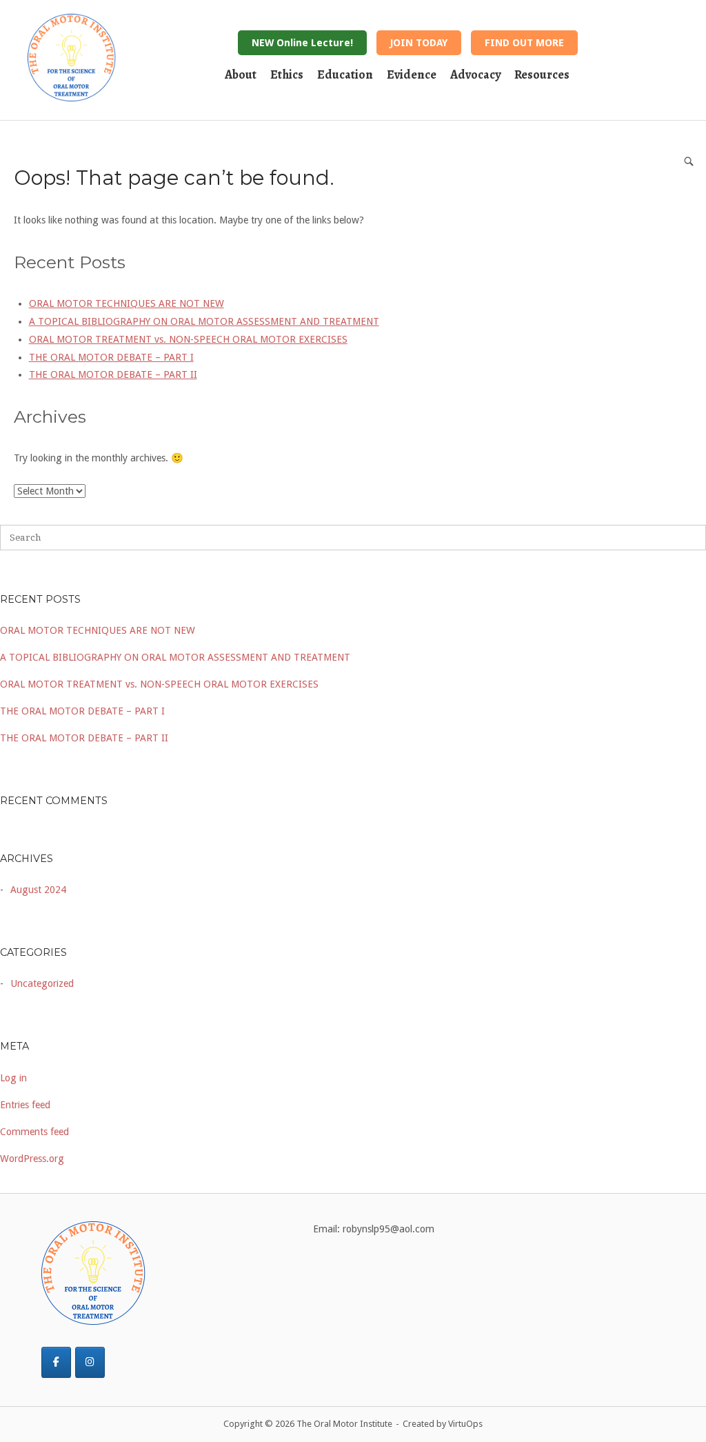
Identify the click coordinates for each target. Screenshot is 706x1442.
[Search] (689, 161)
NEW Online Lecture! (302, 42)
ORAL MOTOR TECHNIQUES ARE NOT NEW (97, 630)
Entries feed (25, 1104)
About (240, 74)
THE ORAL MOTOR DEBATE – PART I (82, 711)
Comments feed (34, 1131)
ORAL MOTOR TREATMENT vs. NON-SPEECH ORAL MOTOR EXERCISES (159, 684)
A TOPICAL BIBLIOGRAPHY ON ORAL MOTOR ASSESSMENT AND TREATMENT (175, 657)
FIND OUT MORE (524, 42)
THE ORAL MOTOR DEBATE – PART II (84, 737)
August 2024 (38, 889)
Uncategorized (42, 983)
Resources (541, 74)
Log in (13, 1077)
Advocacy (475, 74)
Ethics (286, 74)
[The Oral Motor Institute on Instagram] (90, 1362)
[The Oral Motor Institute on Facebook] (56, 1362)
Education (345, 74)
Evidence (411, 74)
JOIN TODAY (418, 42)
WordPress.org (32, 1158)
